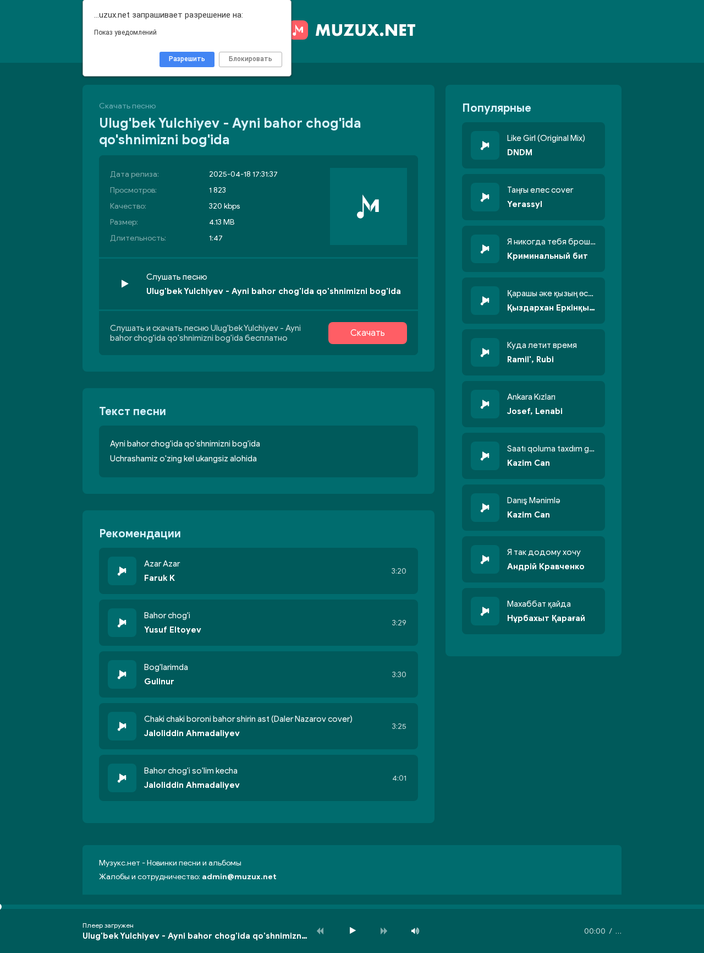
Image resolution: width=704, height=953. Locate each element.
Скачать (367, 333)
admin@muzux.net (239, 876)
